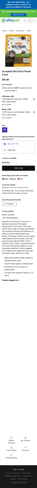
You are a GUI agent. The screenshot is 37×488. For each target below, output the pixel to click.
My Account (25, 440)
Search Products (11, 442)
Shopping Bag (11, 458)
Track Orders (11, 450)
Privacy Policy (26, 473)
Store (11, 31)
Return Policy (27, 476)
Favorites (25, 450)
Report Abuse (22, 479)
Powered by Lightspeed (18, 482)
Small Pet (20, 31)
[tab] (18, 280)
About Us (13, 479)
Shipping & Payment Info (13, 476)
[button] (19, 14)
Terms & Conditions (13, 473)
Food (29, 31)
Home (4, 31)
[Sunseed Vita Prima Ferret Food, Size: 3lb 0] (18, 50)
